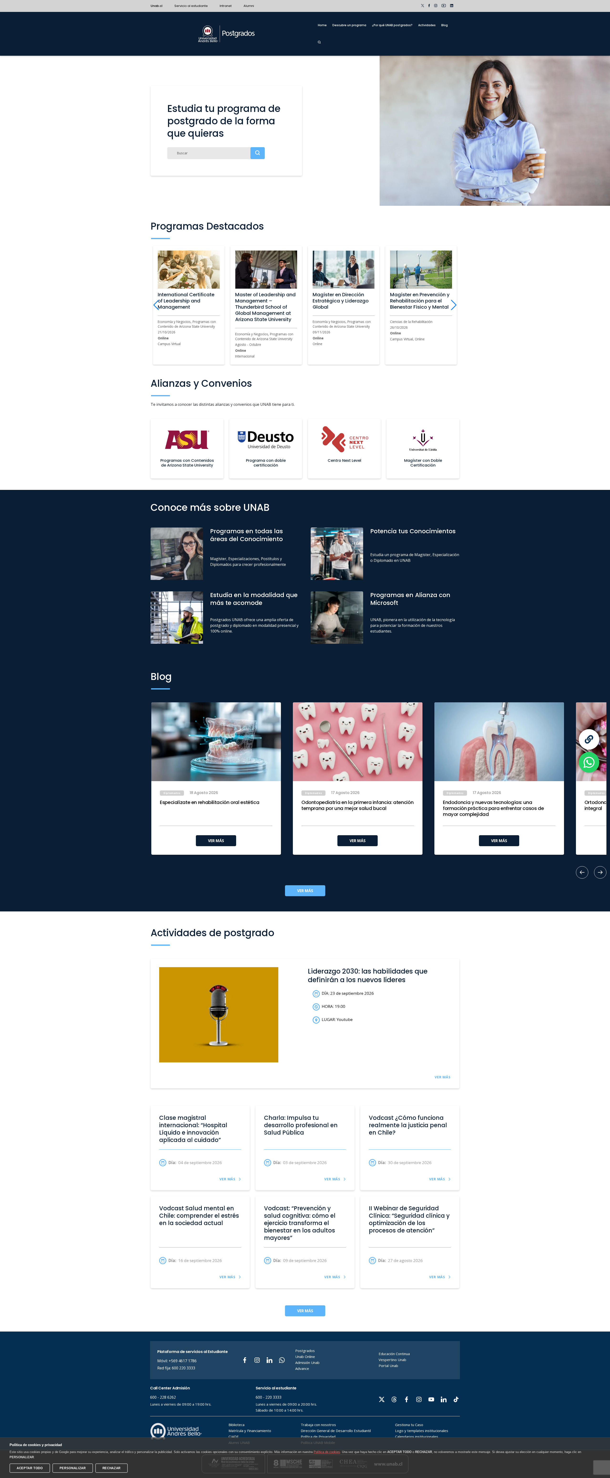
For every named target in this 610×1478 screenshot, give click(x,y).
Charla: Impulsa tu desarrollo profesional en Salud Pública (301, 1125)
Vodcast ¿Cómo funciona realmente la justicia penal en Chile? (408, 1125)
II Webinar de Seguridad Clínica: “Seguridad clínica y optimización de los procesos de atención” (409, 1220)
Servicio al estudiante (191, 6)
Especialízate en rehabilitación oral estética (209, 802)
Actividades (427, 25)
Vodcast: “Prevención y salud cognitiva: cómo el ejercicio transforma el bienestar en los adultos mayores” (300, 1223)
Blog (444, 25)
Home (322, 25)
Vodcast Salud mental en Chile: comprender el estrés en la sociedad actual (199, 1216)
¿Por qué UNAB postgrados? (392, 25)
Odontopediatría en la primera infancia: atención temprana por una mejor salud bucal (357, 805)
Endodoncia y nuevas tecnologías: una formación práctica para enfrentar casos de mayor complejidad (493, 808)
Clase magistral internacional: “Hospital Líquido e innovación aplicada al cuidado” (193, 1129)
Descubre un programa (349, 25)
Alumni (249, 6)
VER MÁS (216, 840)
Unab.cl (157, 6)
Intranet (226, 6)
